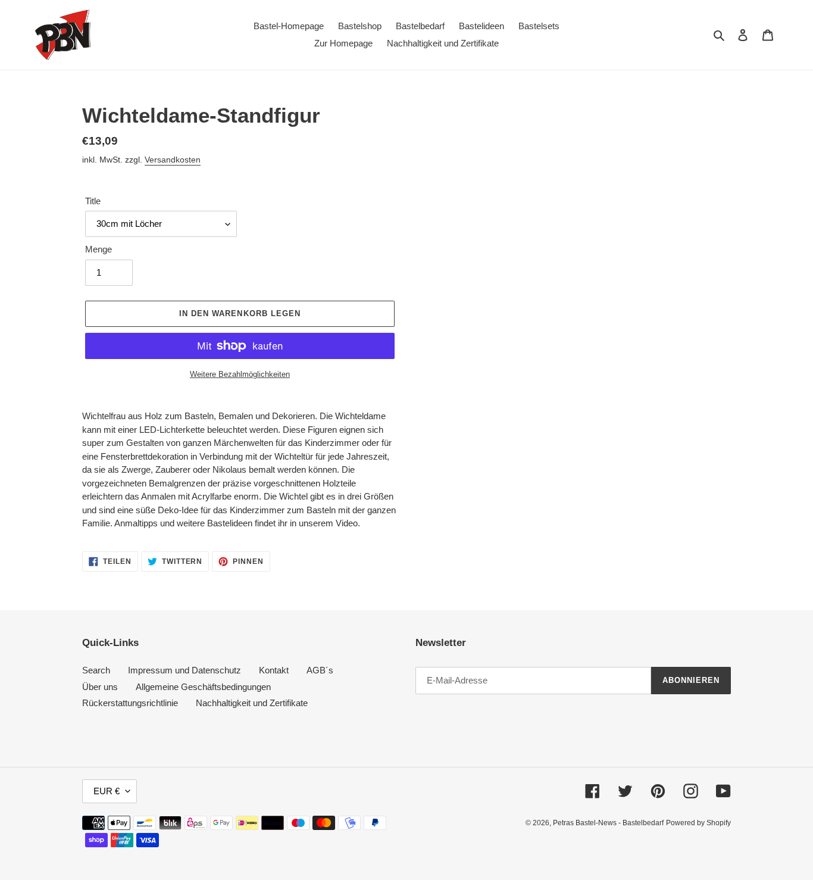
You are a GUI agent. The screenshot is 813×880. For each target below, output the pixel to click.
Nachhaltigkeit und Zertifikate (252, 703)
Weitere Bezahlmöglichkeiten (240, 374)
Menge (98, 249)
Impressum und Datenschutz (184, 670)
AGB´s (320, 670)
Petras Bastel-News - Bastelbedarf (608, 823)
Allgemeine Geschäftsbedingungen (203, 687)
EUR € (106, 791)
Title (93, 201)
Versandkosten (173, 159)
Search (96, 670)
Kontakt (274, 670)
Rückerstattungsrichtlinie (130, 703)
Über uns (100, 687)
